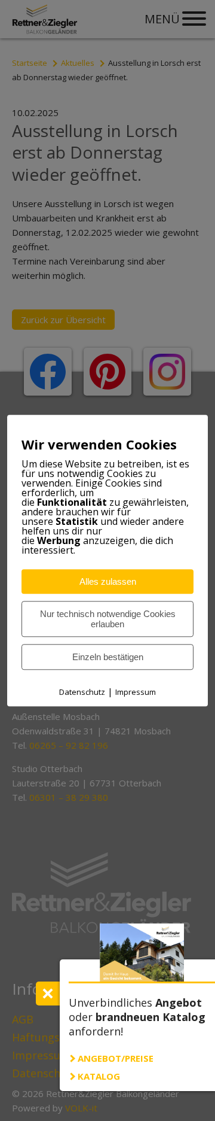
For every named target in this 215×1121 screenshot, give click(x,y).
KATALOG (99, 1076)
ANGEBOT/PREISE (115, 1058)
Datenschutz (82, 691)
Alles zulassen (107, 581)
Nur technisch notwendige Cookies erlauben (108, 619)
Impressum (135, 691)
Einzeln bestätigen (107, 657)
